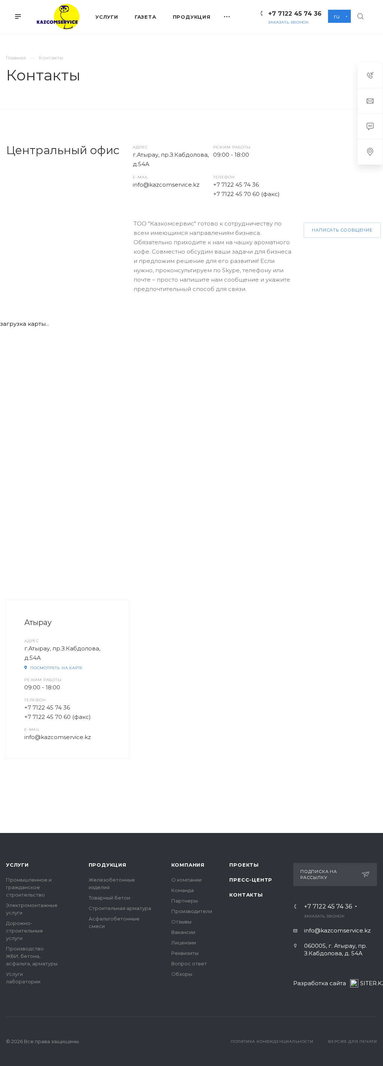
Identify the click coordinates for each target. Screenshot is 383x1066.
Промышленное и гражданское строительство (29, 887)
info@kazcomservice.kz (166, 184)
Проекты (244, 865)
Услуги (17, 865)
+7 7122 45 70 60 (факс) (246, 193)
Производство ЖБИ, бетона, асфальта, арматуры (32, 956)
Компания (188, 865)
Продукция (107, 865)
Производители (191, 911)
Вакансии (183, 932)
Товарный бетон (109, 898)
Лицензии (183, 943)
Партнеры (184, 901)
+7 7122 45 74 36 (295, 13)
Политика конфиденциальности (272, 1041)
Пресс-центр (250, 880)
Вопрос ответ (189, 964)
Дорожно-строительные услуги (24, 930)
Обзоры (181, 974)
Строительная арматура (120, 908)
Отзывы (181, 922)
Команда (182, 890)
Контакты (246, 895)
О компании (186, 880)
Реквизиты (185, 953)
